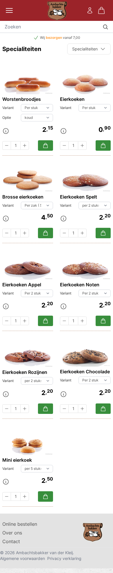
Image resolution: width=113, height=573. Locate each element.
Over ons (12, 533)
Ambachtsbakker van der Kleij (44, 552)
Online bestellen (19, 524)
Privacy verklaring (64, 558)
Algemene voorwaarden (22, 558)
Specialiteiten (85, 48)
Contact (11, 541)
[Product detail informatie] (5, 131)
